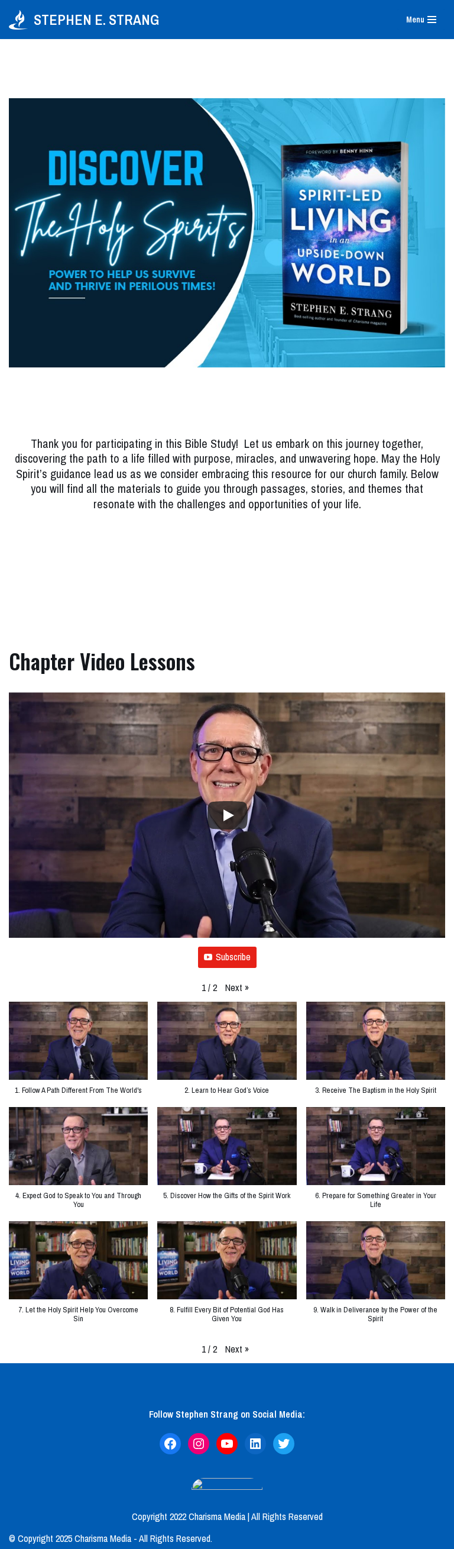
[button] (237, 988)
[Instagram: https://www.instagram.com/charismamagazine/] (198, 1443)
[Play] (227, 815)
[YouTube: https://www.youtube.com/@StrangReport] (227, 1443)
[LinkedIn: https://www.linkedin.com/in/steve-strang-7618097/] (255, 1443)
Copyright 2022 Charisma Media (188, 1516)
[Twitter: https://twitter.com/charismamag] (283, 1443)
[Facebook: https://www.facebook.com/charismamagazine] (170, 1443)
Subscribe (233, 956)
